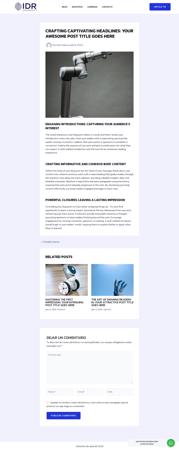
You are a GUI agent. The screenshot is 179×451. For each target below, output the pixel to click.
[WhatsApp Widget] (171, 443)
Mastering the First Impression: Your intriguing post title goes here (64, 302)
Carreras (92, 7)
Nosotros (77, 7)
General (61, 309)
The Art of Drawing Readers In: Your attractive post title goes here (112, 302)
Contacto (107, 7)
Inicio (64, 7)
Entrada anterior (50, 242)
